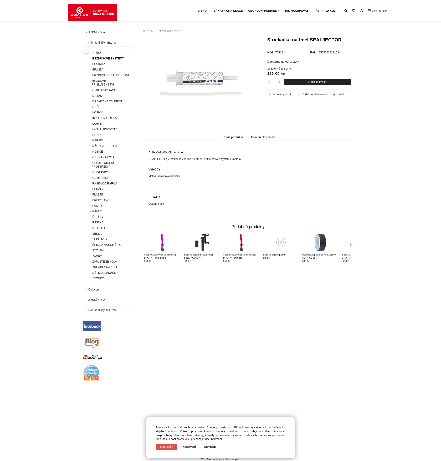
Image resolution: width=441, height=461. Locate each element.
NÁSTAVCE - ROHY (105, 146)
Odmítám (210, 446)
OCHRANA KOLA (103, 157)
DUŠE (96, 107)
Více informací (213, 439)
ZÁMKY (97, 256)
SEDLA (97, 233)
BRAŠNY (98, 69)
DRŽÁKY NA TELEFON (107, 101)
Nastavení (189, 446)
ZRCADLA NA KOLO (105, 267)
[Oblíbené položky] (353, 11)
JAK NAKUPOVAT (296, 10)
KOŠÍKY (97, 112)
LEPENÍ (97, 134)
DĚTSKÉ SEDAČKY (105, 272)
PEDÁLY (97, 189)
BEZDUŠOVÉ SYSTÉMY (108, 58)
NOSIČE (97, 151)
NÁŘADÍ (97, 140)
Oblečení (94, 289)
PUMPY (97, 205)
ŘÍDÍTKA (97, 222)
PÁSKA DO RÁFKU (104, 183)
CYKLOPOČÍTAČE (104, 90)
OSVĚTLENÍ (100, 177)
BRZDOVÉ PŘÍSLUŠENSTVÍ (110, 75)
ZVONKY (98, 278)
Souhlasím (166, 446)
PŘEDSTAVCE (101, 200)
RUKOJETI (99, 228)
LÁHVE (97, 123)
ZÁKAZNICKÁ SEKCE (228, 10)
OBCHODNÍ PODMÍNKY (263, 10)
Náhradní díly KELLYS (102, 42)
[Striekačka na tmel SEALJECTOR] (201, 83)
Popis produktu (233, 137)
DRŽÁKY (98, 95)
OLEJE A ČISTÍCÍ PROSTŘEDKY (103, 164)
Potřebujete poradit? (263, 137)
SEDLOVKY (99, 239)
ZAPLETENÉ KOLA (105, 261)
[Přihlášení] (361, 10)
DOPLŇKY (95, 53)
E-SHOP (203, 10)
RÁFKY (97, 211)
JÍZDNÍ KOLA (97, 32)
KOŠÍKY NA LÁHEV (104, 118)
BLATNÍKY (99, 64)
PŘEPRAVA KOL (325, 10)
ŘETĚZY (98, 217)
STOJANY (98, 250)
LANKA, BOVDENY (104, 129)
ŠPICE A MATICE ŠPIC (106, 244)
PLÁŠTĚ (98, 194)
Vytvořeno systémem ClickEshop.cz (220, 459)
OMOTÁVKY (100, 172)
